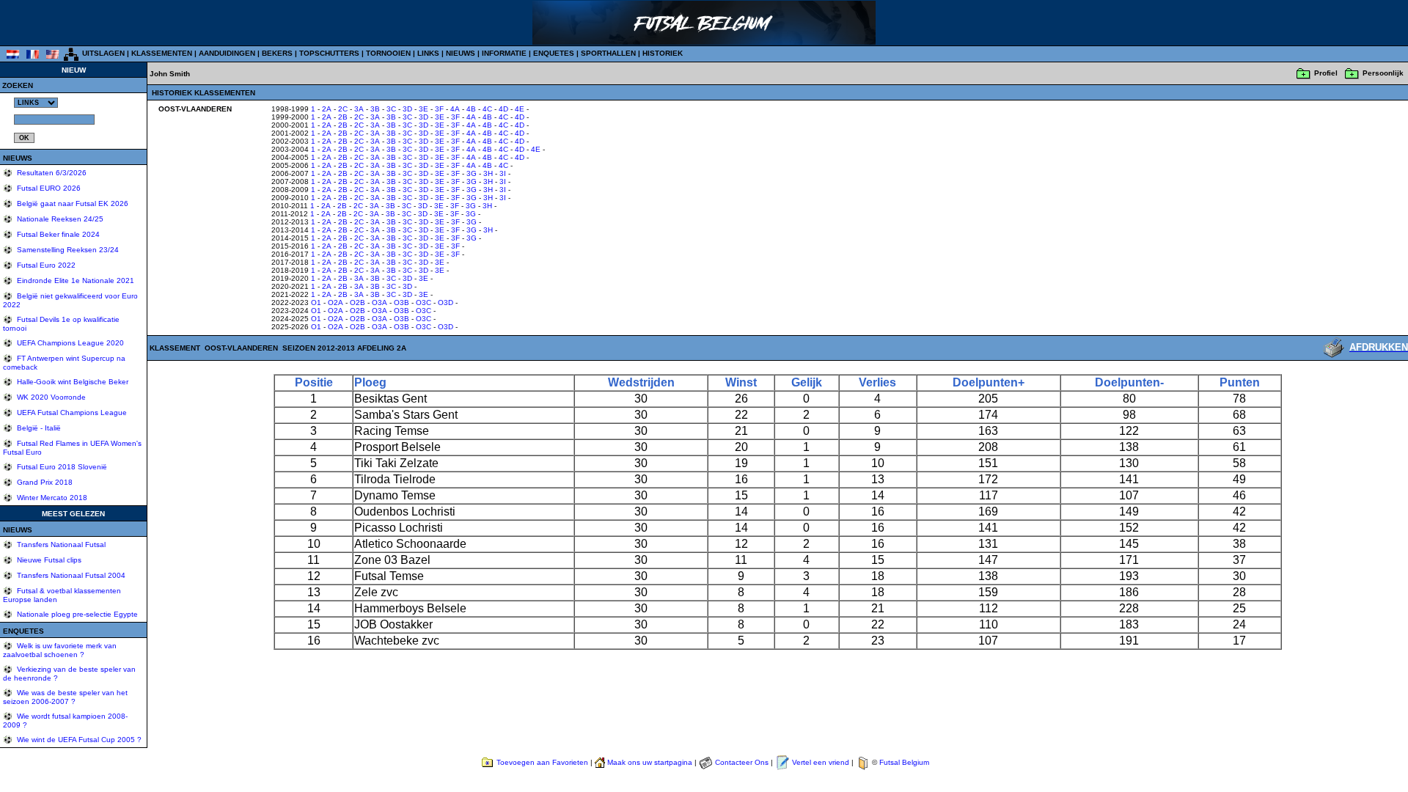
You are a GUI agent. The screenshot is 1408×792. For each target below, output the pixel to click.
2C (343, 109)
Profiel (1326, 73)
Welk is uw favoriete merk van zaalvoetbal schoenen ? (60, 650)
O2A (335, 302)
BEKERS (277, 53)
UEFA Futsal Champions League (71, 412)
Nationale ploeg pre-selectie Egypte (76, 614)
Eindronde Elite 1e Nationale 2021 (74, 280)
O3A (379, 302)
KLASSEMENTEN (161, 53)
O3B (401, 302)
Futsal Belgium (904, 762)
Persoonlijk (1383, 73)
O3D (445, 302)
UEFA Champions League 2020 (69, 343)
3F (439, 109)
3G (471, 173)
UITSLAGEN (103, 53)
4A (455, 109)
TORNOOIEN (388, 53)
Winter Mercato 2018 (51, 498)
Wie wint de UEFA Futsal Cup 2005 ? (78, 740)
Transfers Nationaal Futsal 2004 (70, 575)
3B (375, 109)
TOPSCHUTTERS (329, 53)
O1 (316, 302)
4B (471, 109)
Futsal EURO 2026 (48, 188)
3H (488, 173)
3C (391, 109)
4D (503, 109)
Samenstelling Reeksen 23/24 (67, 250)
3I (502, 173)
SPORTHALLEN (608, 53)
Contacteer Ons (742, 762)
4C (487, 109)
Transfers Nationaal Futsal (60, 544)
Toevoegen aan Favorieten (542, 762)
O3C (423, 302)
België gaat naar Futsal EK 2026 (71, 203)
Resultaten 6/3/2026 (51, 173)
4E (519, 109)
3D (407, 109)
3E (423, 109)
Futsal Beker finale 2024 (57, 234)
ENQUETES (553, 53)
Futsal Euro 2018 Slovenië (61, 467)
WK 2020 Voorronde (50, 397)
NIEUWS (460, 53)
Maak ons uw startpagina (649, 762)
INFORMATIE (504, 53)
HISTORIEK (662, 53)
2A (326, 109)
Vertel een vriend (820, 762)
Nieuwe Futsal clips (48, 560)
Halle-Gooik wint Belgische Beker (71, 382)
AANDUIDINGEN (227, 53)
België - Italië (38, 428)
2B (343, 117)
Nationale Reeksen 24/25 (59, 219)
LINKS (428, 53)
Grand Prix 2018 (44, 482)
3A (359, 109)
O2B (357, 302)
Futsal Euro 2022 (45, 265)
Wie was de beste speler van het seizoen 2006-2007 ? (65, 697)
